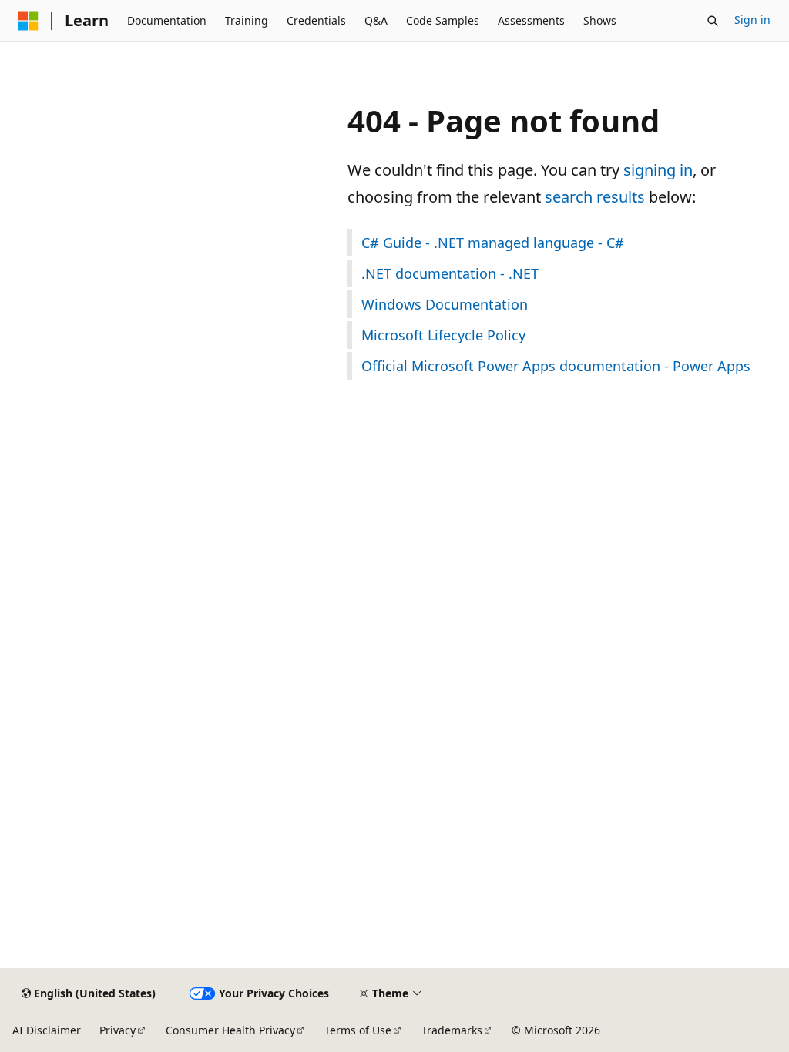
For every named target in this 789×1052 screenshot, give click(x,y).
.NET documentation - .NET (450, 273)
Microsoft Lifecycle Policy (443, 335)
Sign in (752, 19)
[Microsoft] (28, 21)
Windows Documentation (444, 304)
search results (595, 196)
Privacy (117, 1030)
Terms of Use (357, 1030)
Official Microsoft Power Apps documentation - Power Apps (555, 366)
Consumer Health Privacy (230, 1030)
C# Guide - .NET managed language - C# (492, 242)
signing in (658, 169)
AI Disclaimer (46, 1030)
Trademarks (451, 1030)
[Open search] (712, 21)
